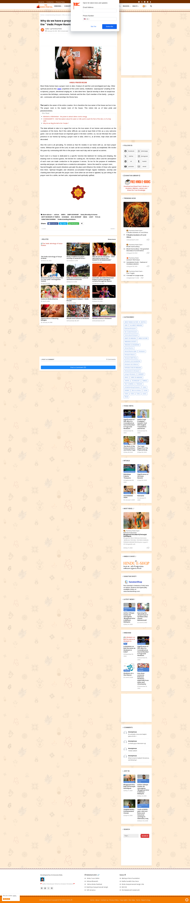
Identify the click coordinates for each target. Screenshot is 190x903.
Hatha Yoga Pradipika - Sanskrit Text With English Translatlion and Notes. (142, 424)
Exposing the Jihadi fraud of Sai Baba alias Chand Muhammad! (142, 616)
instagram (144, 156)
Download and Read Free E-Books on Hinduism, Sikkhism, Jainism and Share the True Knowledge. (136, 188)
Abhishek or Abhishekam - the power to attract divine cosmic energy (65, 116)
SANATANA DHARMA (48, 219)
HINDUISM (57, 6)
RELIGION (126, 6)
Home (42, 15)
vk (131, 161)
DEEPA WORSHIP (73, 215)
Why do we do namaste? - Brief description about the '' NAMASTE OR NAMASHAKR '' (103, 258)
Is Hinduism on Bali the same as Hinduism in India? (129, 649)
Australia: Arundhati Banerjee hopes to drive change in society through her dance (103, 279)
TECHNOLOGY (136, 381)
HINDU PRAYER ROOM (78, 82)
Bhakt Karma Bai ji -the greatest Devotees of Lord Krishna (137, 250)
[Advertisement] (88, 39)
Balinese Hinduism (130, 328)
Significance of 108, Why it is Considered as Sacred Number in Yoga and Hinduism (129, 424)
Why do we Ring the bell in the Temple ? (56, 123)
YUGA (132, 394)
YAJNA (145, 390)
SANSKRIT (141, 374)
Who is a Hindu (136, 390)
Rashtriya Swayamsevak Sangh (97, 887)
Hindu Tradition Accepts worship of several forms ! (76, 257)
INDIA (85, 217)
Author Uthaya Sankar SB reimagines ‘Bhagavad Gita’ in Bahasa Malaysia (129, 617)
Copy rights (124, 900)
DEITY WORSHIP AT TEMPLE (50, 217)
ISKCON (124, 887)
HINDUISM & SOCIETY (131, 341)
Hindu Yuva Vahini (93, 878)
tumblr (144, 161)
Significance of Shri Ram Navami (142, 476)
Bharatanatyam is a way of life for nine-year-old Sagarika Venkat (52, 279)
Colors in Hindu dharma (49, 299)
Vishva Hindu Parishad (94, 884)
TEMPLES (144, 381)
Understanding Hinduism (53, 15)
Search (145, 836)
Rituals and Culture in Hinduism (78, 318)
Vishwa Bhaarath (92, 881)
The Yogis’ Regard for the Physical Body (142, 448)
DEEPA (63, 215)
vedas (144, 394)
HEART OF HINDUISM (130, 338)
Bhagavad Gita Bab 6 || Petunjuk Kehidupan (135, 535)
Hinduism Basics (130, 354)
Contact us (50, 2)
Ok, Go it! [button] (6, 899)
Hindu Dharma (129, 348)
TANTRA (127, 381)
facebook (131, 151)
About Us (41, 2)
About (97, 900)
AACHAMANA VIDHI (128, 496)
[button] (151, 6)
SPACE (126, 377)
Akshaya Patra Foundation (131, 878)
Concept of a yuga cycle (134, 275)
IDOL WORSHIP (76, 217)
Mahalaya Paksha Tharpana (127, 476)
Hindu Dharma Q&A (130, 351)
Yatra (138, 394)
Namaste (140, 496)
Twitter (64, 224)
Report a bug (145, 900)
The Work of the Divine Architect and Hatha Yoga (129, 448)
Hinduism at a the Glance (128, 674)
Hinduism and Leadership (132, 361)
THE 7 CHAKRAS (129, 384)
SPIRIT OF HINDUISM (136, 377)
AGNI (126, 325)
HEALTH (134, 6)
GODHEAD (65, 217)
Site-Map (132, 900)
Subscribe (109, 26)
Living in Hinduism (130, 374)
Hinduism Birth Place (131, 358)
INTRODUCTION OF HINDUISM (133, 367)
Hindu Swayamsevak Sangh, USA (133, 884)
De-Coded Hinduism (131, 332)
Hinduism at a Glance (131, 364)
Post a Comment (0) (78, 367)
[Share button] (82, 223)
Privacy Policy (60, 2)
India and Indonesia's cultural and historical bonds (77, 278)
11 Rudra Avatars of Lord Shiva (136, 236)
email (144, 166)
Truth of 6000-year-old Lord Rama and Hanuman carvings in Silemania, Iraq (142, 814)
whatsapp (144, 151)
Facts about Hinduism (131, 335)
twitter (131, 156)
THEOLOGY (139, 384)
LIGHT (91, 217)
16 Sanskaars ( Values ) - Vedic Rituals (78, 300)
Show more (112, 239)
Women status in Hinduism (102, 318)
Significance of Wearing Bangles (49, 319)
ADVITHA (143, 322)
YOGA (126, 394)
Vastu (144, 387)
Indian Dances (97, 299)
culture (56, 215)
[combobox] (86, 19)
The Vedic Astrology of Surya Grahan (51, 257)
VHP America (91, 890)
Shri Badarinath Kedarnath (131, 890)
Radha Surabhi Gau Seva (130, 881)
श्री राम (126, 397)
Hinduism (142, 351)
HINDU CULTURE (143, 338)
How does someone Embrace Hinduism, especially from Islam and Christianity (143, 678)
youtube (131, 166)
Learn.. (15, 895)
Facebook (54, 224)
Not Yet (93, 26)
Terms (138, 900)
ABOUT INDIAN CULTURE (131, 322)
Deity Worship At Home (89, 215)
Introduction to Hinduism (132, 371)
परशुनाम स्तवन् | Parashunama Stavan (129, 811)
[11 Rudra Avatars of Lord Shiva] (136, 214)
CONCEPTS (68, 6)
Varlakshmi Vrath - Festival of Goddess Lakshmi (136, 263)
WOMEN (127, 390)
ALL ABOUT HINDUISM (136, 325)
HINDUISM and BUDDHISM (132, 345)
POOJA (97, 217)
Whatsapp (74, 224)
